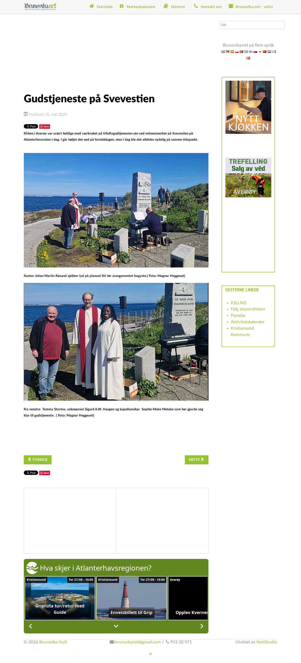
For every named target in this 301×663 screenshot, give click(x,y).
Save (46, 126)
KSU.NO (238, 303)
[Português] (241, 51)
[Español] (232, 51)
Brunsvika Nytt (53, 642)
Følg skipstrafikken (248, 309)
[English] (223, 51)
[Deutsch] (227, 51)
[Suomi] (251, 51)
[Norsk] (248, 58)
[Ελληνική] (246, 51)
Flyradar (238, 316)
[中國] (264, 51)
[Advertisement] (116, 52)
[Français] (274, 51)
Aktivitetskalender (248, 322)
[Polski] (237, 51)
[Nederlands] (269, 51)
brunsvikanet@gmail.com (138, 642)
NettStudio (266, 642)
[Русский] (255, 51)
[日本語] (260, 51)
